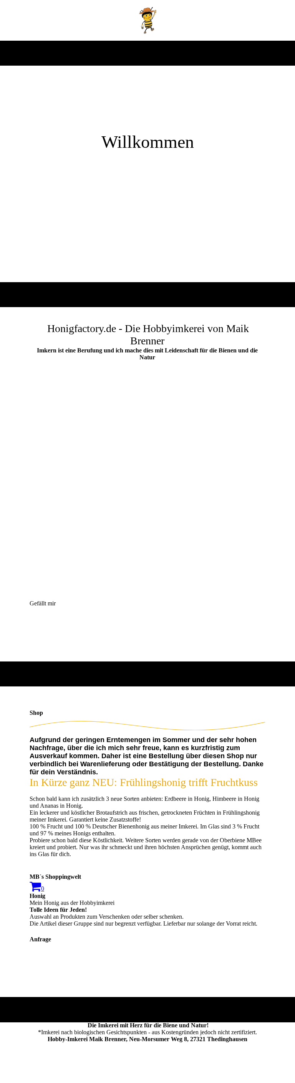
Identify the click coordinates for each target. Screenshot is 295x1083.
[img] (147, 20)
